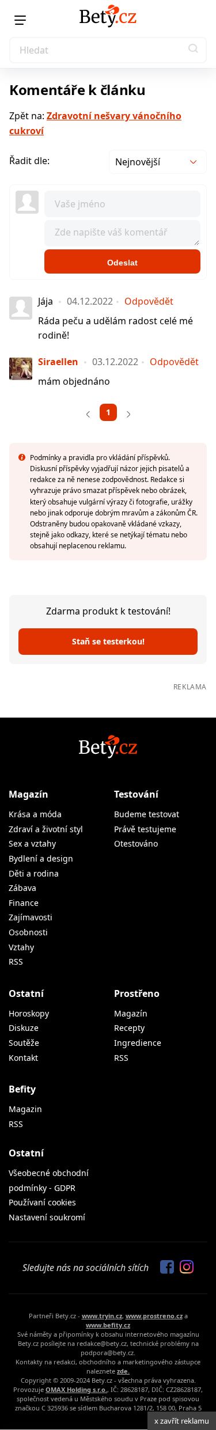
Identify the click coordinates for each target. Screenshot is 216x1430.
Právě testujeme (145, 829)
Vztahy (21, 947)
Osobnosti (28, 932)
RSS (16, 961)
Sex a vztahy (32, 843)
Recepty (129, 1027)
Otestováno (136, 843)
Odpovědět (148, 301)
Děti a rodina (34, 873)
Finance (24, 902)
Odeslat (122, 262)
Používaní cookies (42, 1202)
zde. (123, 1371)
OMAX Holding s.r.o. (76, 1389)
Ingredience (137, 1042)
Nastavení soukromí (47, 1217)
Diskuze (24, 1027)
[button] (193, 50)
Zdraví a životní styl (46, 829)
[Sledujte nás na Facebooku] (164, 1267)
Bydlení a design (41, 858)
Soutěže (24, 1042)
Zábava (22, 887)
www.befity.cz (108, 1325)
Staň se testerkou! (108, 641)
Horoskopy (29, 1013)
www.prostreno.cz (154, 1315)
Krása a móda (35, 814)
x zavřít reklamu (181, 1421)
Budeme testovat (146, 814)
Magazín (28, 794)
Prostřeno (137, 993)
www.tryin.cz (102, 1315)
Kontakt (23, 1057)
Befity (22, 1089)
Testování (136, 794)
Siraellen (58, 361)
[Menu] (20, 20)
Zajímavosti (30, 917)
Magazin (25, 1108)
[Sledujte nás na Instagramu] (184, 1267)
